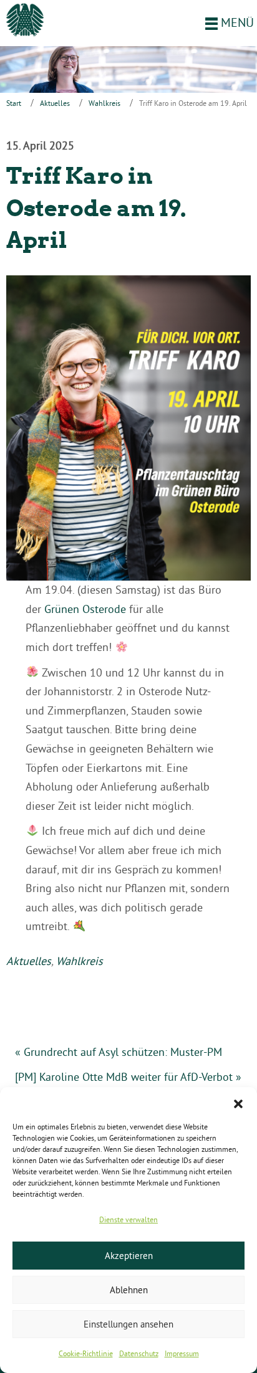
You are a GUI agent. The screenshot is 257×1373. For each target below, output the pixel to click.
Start (13, 103)
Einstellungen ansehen (128, 1324)
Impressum (182, 1353)
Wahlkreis (104, 103)
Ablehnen (129, 1290)
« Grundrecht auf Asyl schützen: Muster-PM (118, 1052)
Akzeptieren (129, 1255)
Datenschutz (138, 1353)
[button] (238, 1102)
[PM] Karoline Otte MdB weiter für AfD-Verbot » (128, 1077)
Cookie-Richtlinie (86, 1353)
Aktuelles (55, 103)
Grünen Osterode (85, 609)
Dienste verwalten (128, 1219)
